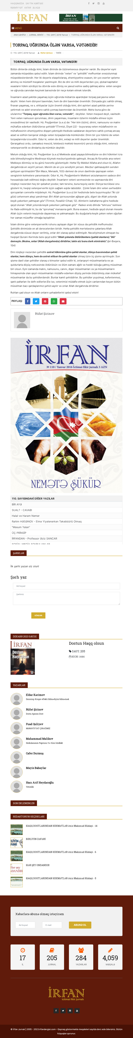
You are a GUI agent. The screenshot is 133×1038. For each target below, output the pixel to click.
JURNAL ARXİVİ (36, 35)
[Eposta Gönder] (63, 301)
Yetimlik (30, 786)
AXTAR (27, 7)
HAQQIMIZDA (17, 3)
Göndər (38, 615)
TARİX (58, 53)
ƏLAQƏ (36, 7)
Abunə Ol (80, 924)
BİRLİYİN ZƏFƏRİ (36, 839)
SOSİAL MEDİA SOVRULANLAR (31, 544)
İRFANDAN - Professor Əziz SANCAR (34, 538)
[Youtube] (104, 3)
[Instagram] (99, 3)
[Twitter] (93, 3)
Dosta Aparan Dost (34, 713)
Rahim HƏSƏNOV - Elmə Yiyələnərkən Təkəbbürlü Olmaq (47, 521)
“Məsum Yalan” (21, 527)
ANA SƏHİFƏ (20, 35)
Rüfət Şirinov (47, 53)
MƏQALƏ (110, 964)
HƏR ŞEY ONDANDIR (37, 865)
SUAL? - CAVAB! (22, 510)
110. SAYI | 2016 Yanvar (57, 35)
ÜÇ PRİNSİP (19, 532)
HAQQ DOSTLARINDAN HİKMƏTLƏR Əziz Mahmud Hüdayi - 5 (61, 878)
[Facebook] (89, 3)
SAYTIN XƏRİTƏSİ (34, 3)
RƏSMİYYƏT (17, 7)
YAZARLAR (19, 685)
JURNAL (52, 964)
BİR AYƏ (17, 504)
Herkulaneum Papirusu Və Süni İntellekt (44, 743)
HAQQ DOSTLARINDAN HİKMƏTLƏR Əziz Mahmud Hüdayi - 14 (61, 825)
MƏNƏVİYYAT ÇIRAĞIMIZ (38, 728)
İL (23, 964)
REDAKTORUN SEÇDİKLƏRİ (28, 816)
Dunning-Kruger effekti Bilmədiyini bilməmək (47, 699)
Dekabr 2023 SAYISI (25, 636)
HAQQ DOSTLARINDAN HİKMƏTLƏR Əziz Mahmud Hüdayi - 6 (61, 852)
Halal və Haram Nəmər (26, 515)
